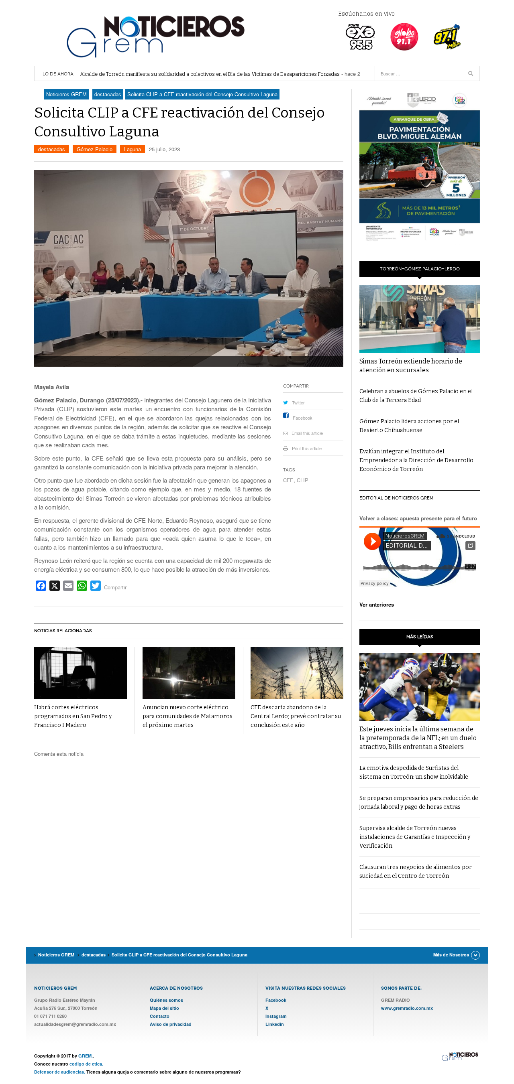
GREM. (85, 1056)
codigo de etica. (86, 1064)
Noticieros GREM (154, 36)
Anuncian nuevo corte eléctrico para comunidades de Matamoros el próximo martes (188, 716)
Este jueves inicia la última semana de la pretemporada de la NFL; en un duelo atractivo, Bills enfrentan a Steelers (418, 738)
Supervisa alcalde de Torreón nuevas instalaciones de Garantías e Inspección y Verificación (414, 837)
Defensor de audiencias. (59, 1072)
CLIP (302, 480)
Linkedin (274, 1024)
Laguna (132, 149)
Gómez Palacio (94, 149)
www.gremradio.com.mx (407, 1008)
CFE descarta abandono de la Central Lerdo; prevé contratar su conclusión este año (296, 716)
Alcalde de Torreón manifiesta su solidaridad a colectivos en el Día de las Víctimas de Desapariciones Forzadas (210, 74)
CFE (288, 480)
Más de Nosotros (451, 955)
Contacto (159, 1016)
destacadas (51, 149)
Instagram (276, 1016)
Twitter (298, 402)
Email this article (307, 433)
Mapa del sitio (164, 1008)
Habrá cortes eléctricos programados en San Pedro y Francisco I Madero (73, 716)
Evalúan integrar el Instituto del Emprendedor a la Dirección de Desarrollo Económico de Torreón (416, 460)
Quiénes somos (166, 1000)
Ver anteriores (376, 604)
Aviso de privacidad (171, 1024)
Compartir (115, 587)
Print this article (307, 448)
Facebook (302, 417)
